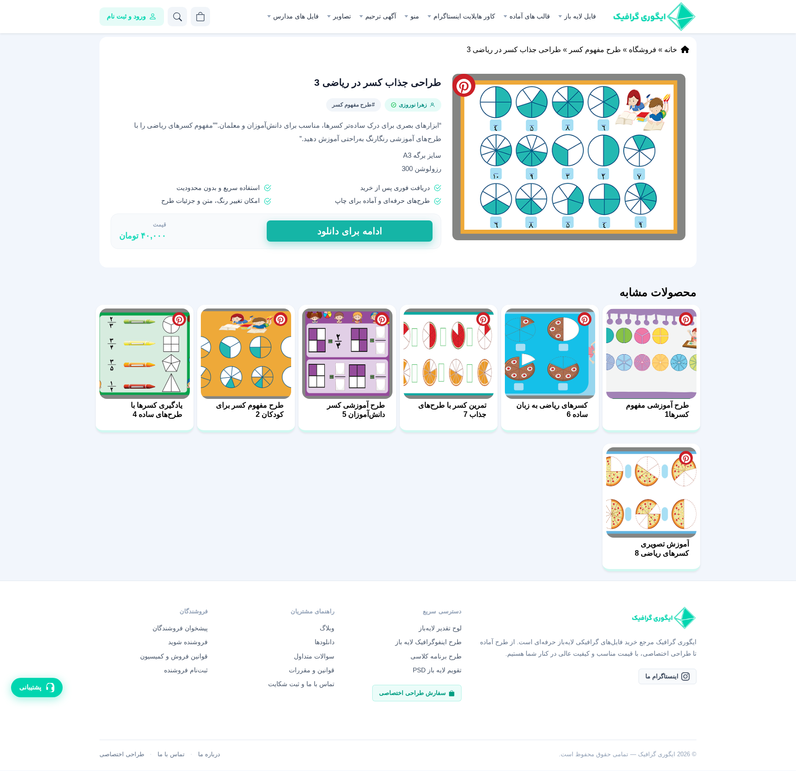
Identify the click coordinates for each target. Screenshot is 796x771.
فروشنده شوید (188, 642)
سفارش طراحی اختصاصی (412, 692)
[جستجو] (177, 16)
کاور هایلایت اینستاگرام (464, 16)
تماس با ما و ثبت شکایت (301, 684)
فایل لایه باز (580, 16)
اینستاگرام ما (662, 676)
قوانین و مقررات (311, 670)
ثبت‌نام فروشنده (186, 670)
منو (414, 16)
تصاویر (342, 16)
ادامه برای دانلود (349, 231)
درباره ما (209, 754)
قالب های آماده (529, 16)
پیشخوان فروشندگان (180, 628)
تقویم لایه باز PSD (437, 670)
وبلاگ (327, 628)
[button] (568, 157)
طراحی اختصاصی (122, 754)
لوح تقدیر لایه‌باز (440, 628)
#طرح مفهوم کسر (353, 104)
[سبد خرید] (200, 16)
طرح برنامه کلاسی (436, 656)
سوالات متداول (314, 656)
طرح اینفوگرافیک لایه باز (428, 642)
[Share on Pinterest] (686, 319)
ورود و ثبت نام (126, 16)
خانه (670, 49)
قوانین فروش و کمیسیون (174, 656)
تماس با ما (171, 754)
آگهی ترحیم (380, 16)
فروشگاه (642, 49)
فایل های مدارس (296, 16)
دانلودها (324, 642)
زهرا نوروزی (413, 104)
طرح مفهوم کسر (595, 49)
